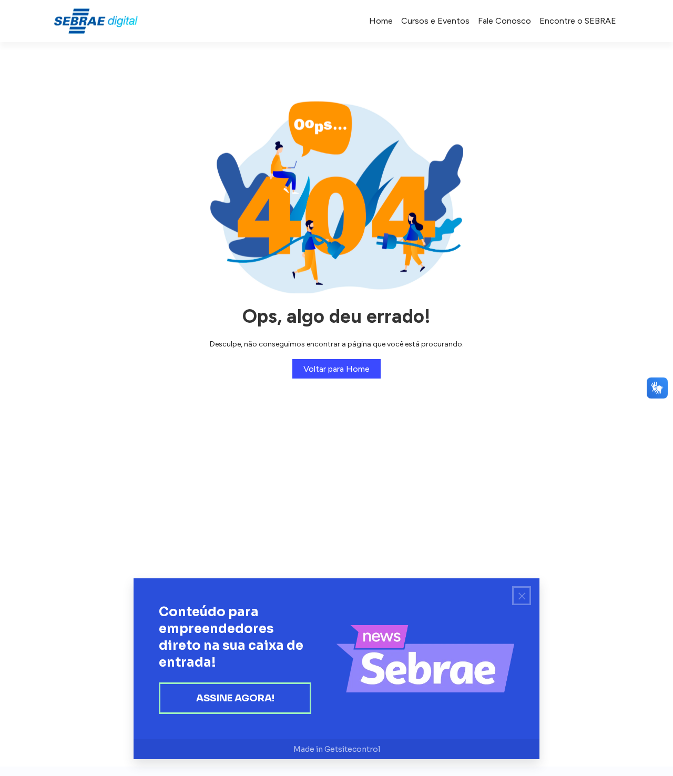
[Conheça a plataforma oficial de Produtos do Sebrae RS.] (96, 21)
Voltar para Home (336, 369)
